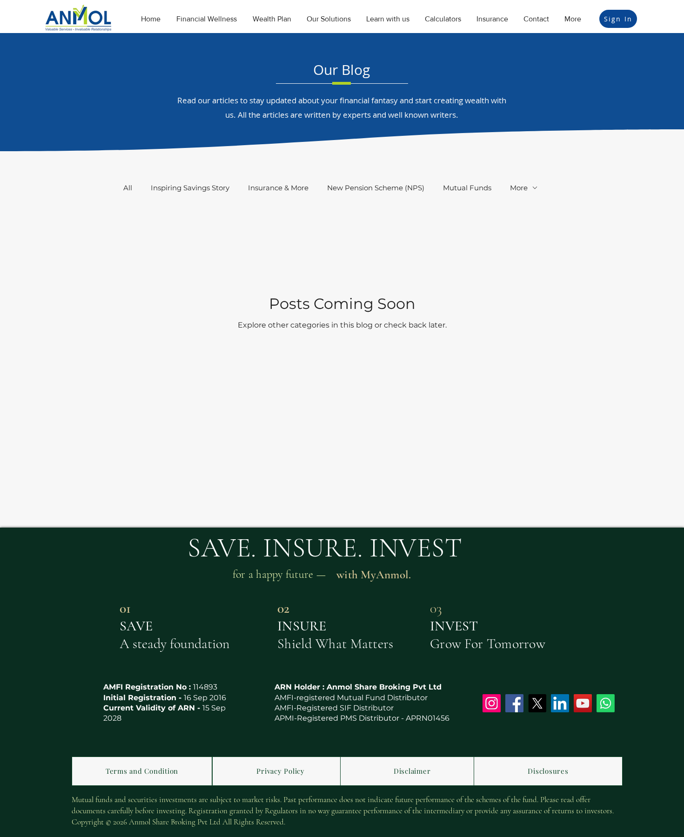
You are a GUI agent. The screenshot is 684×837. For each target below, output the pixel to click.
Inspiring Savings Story (190, 187)
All (127, 187)
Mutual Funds (467, 187)
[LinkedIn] (560, 703)
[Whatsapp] (606, 703)
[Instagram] (492, 703)
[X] (537, 703)
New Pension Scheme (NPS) (375, 187)
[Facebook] (514, 703)
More (519, 187)
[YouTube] (583, 703)
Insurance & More (278, 187)
